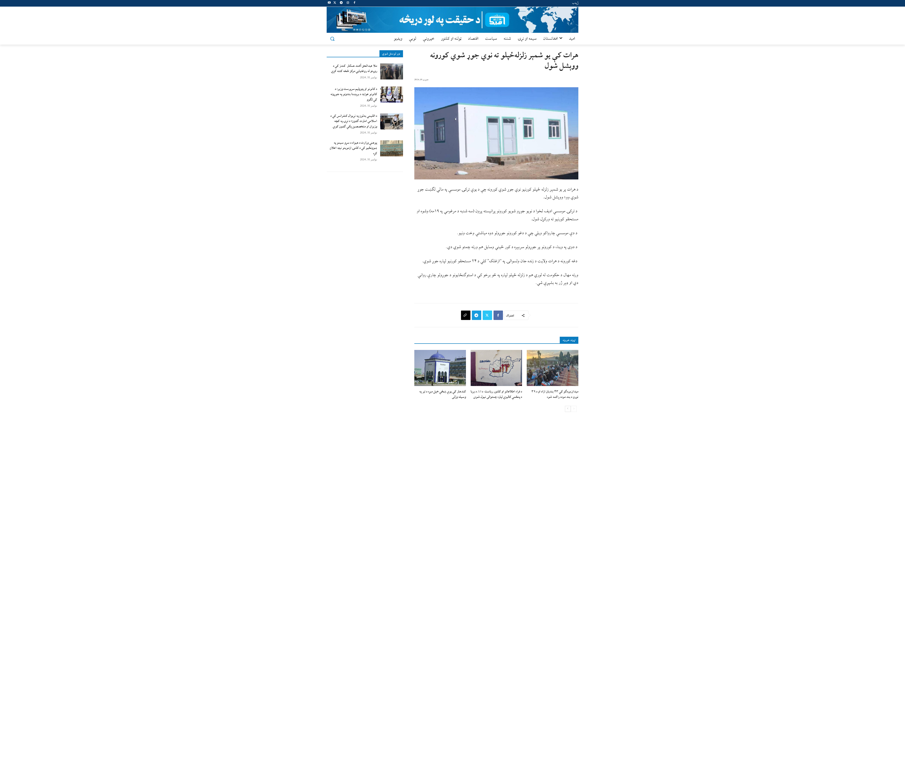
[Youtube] (329, 3)
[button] (332, 38)
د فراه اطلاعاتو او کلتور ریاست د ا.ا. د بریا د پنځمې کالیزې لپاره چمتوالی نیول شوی (496, 394)
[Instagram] (347, 3)
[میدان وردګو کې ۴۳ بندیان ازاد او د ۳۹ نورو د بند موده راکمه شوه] (552, 368)
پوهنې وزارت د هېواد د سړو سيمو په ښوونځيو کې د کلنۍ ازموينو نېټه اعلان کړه (353, 148)
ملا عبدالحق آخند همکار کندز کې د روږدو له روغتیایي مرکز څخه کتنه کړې (354, 68)
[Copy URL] (465, 315)
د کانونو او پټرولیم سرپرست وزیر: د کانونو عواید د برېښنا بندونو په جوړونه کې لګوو (353, 94)
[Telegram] (341, 3)
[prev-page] (574, 409)
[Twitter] (334, 3)
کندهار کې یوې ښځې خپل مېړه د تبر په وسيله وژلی (442, 394)
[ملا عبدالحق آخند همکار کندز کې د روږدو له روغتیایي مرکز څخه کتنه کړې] (391, 71)
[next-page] (568, 409)
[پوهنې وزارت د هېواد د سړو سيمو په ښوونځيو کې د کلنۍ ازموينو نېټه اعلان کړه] (391, 148)
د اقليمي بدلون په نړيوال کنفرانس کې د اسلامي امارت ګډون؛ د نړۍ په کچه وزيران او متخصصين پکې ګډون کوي (353, 121)
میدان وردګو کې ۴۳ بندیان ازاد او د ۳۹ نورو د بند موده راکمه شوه (554, 394)
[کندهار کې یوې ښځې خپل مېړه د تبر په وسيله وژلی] (440, 368)
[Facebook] (354, 3)
